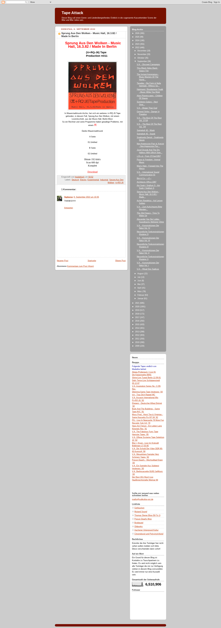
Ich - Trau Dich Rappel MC (143, 395)
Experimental (93, 180)
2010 (137, 342)
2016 (137, 321)
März (139, 291)
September (142, 61)
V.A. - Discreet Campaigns (148, 64)
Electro (83, 180)
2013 (137, 332)
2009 (137, 346)
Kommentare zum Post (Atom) (80, 266)
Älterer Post (120, 261)
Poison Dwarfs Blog (143, 519)
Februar (141, 295)
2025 (137, 37)
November (142, 54)
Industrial (104, 180)
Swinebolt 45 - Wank (146, 130)
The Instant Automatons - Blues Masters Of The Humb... (148, 77)
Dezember (142, 51)
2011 (137, 339)
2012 (137, 335)
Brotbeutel (138, 523)
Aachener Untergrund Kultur (146, 530)
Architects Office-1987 (146, 182)
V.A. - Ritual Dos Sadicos (148, 269)
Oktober (141, 58)
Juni (139, 281)
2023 (137, 44)
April (139, 288)
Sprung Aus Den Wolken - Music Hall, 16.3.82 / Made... (148, 194)
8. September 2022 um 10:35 (86, 197)
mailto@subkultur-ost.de (142, 499)
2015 (137, 324)
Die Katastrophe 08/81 (141, 375)
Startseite (92, 261)
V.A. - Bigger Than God (147, 108)
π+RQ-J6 (119, 183)
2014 (137, 328)
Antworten (68, 208)
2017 (137, 317)
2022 (137, 48)
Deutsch (75, 180)
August (140, 274)
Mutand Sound (140, 512)
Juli (139, 277)
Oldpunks (138, 526)
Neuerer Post (62, 261)
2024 (137, 40)
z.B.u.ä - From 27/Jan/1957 (149, 156)
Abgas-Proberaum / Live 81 (144, 372)
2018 (137, 314)
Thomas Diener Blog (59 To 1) (147, 515)
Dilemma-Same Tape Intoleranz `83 (147, 392)
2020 (137, 307)
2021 (137, 303)
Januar (140, 298)
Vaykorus (68, 197)
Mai (139, 284)
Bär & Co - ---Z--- (144, 178)
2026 (137, 33)
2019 (137, 310)
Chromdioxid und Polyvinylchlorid (148, 534)
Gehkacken (139, 508)
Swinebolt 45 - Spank (146, 134)
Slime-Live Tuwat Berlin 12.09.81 (146, 378)
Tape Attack (72, 13)
